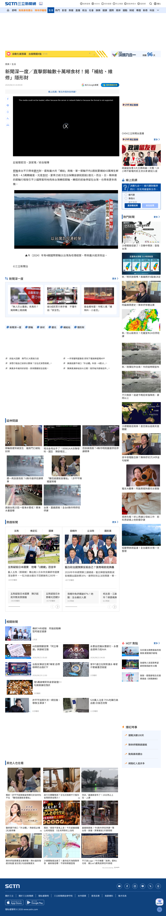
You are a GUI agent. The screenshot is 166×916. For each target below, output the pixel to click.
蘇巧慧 (132, 194)
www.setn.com (30, 909)
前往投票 (150, 205)
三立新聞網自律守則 (63, 895)
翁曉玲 (73, 530)
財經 (131, 10)
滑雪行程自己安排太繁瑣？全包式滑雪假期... (29, 363)
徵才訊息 (122, 895)
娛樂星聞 (86, 3)
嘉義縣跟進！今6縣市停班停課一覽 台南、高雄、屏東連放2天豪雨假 (99, 829)
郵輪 (15, 171)
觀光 (36, 171)
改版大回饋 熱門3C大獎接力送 (24, 358)
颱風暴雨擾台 (26, 10)
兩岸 (118, 10)
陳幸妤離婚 (40, 10)
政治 (84, 10)
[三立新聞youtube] (119, 886)
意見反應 (95, 895)
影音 (64, 10)
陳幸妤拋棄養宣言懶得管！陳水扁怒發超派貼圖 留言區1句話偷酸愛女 (23, 862)
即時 (14, 10)
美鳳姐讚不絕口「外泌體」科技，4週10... (86, 363)
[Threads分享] (7, 111)
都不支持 (133, 202)
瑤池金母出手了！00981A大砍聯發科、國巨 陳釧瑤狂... (62, 450)
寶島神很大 (131, 3)
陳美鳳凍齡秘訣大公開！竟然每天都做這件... (87, 368)
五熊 (16, 530)
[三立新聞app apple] (14, 902)
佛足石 (33, 530)
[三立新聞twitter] (150, 886)
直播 (77, 10)
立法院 (90, 530)
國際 (111, 10)
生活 (51, 10)
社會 (91, 10)
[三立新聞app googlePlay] (35, 902)
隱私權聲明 (43, 895)
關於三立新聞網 (26, 895)
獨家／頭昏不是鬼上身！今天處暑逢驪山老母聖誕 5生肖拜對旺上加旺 (61, 829)
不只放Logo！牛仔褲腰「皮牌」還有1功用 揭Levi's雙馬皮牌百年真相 (99, 862)
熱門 (57, 10)
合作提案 (82, 895)
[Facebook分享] (7, 98)
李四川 (132, 198)
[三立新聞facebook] (127, 886)
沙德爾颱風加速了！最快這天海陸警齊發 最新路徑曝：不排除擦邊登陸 (61, 862)
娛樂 (98, 10)
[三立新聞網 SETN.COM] (8, 10)
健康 (104, 10)
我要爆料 (109, 895)
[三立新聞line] (142, 886)
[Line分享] (7, 105)
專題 (138, 10)
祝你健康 (107, 3)
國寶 (51, 530)
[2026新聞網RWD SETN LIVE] (41, 3)
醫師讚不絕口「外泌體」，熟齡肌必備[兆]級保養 (23, 829)
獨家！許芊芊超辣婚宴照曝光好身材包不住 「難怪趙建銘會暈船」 (23, 796)
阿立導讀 (119, 3)
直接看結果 (132, 205)
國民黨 (107, 530)
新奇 (145, 10)
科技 (152, 10)
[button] (150, 3)
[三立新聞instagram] (134, 886)
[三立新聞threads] (158, 886)
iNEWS (97, 3)
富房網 (143, 3)
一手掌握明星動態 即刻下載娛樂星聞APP (86, 358)
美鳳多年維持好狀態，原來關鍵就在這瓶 (28, 368)
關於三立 (9, 895)
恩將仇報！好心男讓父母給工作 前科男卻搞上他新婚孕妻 (140, 518)
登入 (159, 3)
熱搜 (71, 10)
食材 (45, 175)
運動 (125, 10)
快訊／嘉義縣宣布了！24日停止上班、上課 (97, 796)
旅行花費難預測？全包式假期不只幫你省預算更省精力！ (61, 796)
